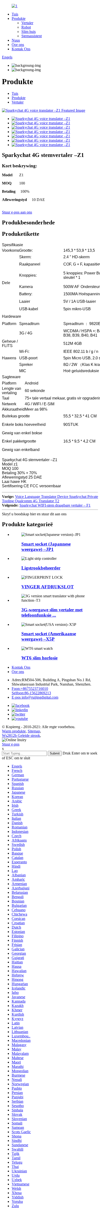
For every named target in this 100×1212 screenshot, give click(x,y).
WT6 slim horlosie (39, 657)
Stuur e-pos (10, 744)
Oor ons (18, 45)
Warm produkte (14, 731)
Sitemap (34, 731)
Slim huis (28, 32)
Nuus (16, 40)
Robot (26, 27)
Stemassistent (31, 36)
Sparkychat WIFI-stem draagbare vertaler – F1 (55, 505)
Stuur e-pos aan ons (17, 212)
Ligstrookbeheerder (40, 567)
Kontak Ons (21, 49)
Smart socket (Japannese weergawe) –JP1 (46, 546)
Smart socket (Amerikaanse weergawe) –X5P (48, 636)
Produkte (18, 18)
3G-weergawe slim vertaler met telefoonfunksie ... (52, 612)
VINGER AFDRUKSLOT (47, 586)
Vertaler (27, 23)
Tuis (15, 14)
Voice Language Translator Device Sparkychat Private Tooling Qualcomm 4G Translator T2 (50, 499)
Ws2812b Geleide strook (21, 735)
